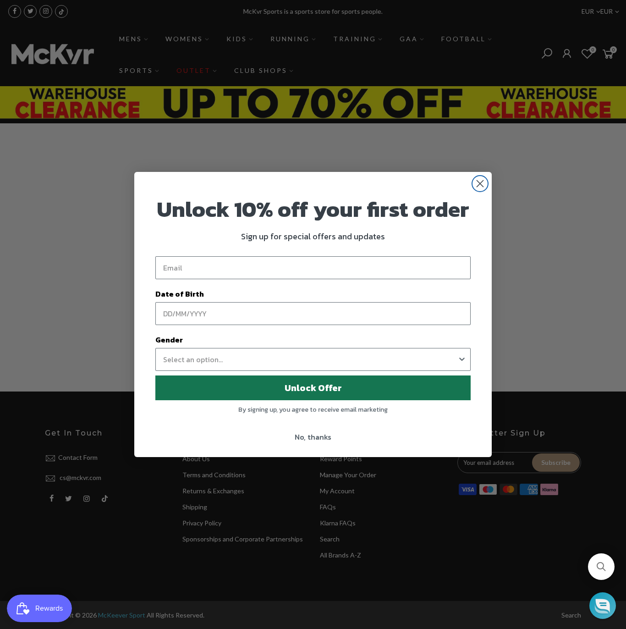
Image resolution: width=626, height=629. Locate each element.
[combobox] (310, 359)
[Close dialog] (480, 184)
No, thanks (313, 436)
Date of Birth (179, 293)
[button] (601, 566)
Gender (169, 339)
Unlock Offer (313, 388)
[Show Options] (462, 359)
